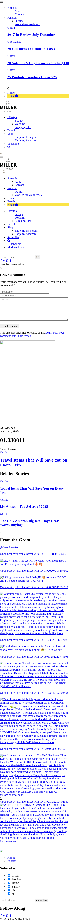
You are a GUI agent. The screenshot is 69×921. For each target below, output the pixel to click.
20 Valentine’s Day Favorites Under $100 (38, 63)
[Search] (37, 257)
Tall (14, 890)
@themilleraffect (9, 547)
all (13, 893)
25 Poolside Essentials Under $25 (32, 77)
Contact (19, 185)
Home (11, 198)
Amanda (12, 178)
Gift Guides (14, 41)
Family (11, 201)
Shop (10, 227)
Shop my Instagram (26, 230)
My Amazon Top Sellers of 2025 (24, 506)
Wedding (20, 217)
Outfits (11, 27)
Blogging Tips (23, 220)
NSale (11, 204)
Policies (11, 860)
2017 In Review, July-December (31, 35)
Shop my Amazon (25, 234)
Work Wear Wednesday (28, 194)
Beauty (19, 214)
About (18, 181)
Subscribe (13, 237)
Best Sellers (14, 243)
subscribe (41, 900)
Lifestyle (12, 210)
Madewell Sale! (16, 247)
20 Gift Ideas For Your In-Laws (31, 49)
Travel (11, 224)
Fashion (12, 188)
